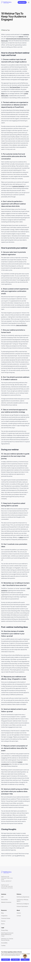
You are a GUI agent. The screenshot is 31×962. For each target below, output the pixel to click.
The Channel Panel (15, 87)
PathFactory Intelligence (23, 903)
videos (21, 537)
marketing (26, 34)
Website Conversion (6, 902)
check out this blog (21, 325)
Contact (19, 915)
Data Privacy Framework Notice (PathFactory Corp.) (7, 934)
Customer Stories (5, 918)
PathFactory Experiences (23, 896)
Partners (3, 921)
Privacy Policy (4, 930)
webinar (21, 36)
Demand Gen (4, 899)
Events (3, 923)
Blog (2, 913)
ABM (2, 896)
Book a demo (22, 2)
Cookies (3, 945)
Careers (19, 913)
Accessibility (4, 942)
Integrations (4, 915)
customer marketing (18, 186)
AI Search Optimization (22, 906)
